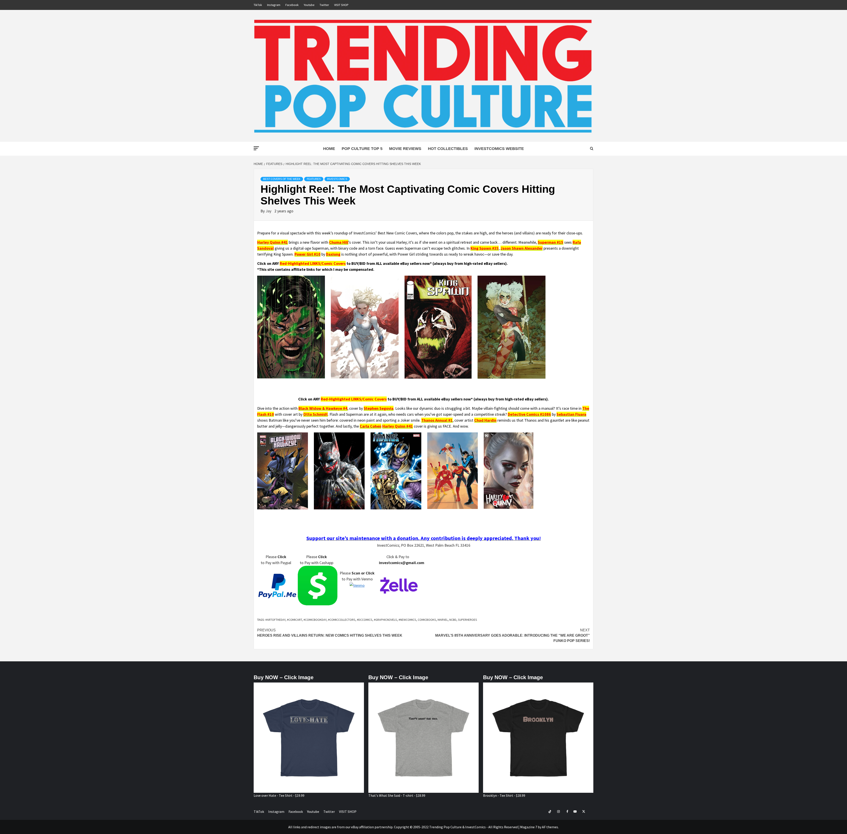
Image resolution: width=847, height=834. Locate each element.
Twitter (324, 5)
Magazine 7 (528, 827)
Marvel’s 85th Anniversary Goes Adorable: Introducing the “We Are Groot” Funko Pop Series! (512, 635)
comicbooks (427, 620)
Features (314, 179)
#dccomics (364, 620)
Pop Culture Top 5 (362, 148)
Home (329, 148)
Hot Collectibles (448, 148)
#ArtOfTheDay (275, 620)
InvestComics (337, 179)
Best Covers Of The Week (281, 179)
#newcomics (407, 620)
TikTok (258, 5)
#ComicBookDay (315, 620)
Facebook (292, 5)
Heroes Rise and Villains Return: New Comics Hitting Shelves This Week (329, 632)
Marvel (443, 620)
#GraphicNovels (385, 620)
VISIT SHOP (341, 5)
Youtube (309, 5)
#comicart (294, 620)
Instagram (273, 5)
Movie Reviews (405, 148)
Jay (269, 210)
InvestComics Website (499, 148)
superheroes (467, 620)
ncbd (452, 620)
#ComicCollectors (341, 620)
